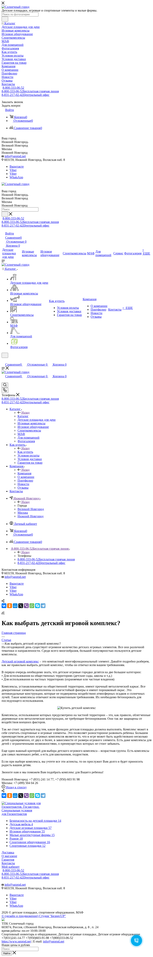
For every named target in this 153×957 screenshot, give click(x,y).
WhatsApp (16, 177)
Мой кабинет (11, 866)
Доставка (8, 852)
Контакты (8, 863)
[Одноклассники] (9, 605)
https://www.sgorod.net (16, 941)
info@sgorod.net (15, 156)
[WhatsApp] (31, 605)
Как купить (25, 452)
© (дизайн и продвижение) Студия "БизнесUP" (34, 916)
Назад (25, 412)
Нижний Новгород (30, 516)
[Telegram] (43, 605)
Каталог (23, 416)
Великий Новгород (31, 509)
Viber (13, 170)
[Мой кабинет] (3, 360)
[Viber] (26, 605)
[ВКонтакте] (4, 605)
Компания (24, 473)
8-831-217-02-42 (25, 95)
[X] (20, 605)
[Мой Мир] (15, 605)
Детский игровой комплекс (20, 661)
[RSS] (3, 613)
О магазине (9, 856)
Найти (6, 953)
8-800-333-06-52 (13, 87)
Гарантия (8, 859)
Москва (23, 512)
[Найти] (5, 19)
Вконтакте (17, 166)
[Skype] (37, 605)
